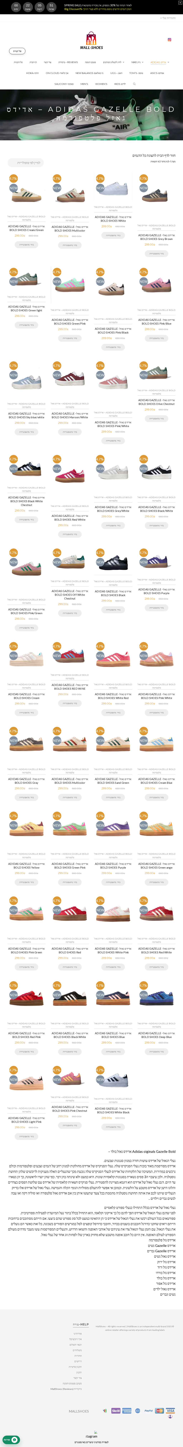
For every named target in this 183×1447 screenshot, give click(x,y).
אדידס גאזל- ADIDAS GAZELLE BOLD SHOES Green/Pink (70, 321)
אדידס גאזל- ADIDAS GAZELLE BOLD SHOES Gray (26, 780)
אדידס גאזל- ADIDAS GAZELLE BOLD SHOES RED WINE (70, 686)
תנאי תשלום (76, 1344)
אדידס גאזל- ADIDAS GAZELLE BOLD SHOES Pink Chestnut (70, 1108)
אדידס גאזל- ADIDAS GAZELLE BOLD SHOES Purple (156, 591)
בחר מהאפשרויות (26, 244)
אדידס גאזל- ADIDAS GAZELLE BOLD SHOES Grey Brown (156, 237)
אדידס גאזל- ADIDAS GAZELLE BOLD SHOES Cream (26, 696)
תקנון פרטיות (75, 1366)
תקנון (79, 1372)
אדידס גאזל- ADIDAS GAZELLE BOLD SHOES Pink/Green (26, 611)
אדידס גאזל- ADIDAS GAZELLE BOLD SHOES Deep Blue (156, 1035)
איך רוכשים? (75, 1339)
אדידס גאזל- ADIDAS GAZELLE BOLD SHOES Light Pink (26, 1119)
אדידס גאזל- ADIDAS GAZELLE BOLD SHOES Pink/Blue (156, 321)
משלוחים (77, 1350)
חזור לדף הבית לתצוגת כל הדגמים (153, 155)
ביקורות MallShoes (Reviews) (66, 1388)
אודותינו (78, 1333)
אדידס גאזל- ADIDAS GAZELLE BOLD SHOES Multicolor (70, 228)
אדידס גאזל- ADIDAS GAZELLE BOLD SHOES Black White (70, 1035)
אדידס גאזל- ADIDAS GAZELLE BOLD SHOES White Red (113, 696)
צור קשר (77, 1377)
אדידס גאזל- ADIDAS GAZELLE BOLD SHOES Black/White (156, 508)
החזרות (78, 1355)
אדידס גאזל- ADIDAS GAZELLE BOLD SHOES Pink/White (113, 424)
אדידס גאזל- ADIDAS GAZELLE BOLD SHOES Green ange (156, 865)
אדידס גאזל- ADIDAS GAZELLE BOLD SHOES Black (113, 593)
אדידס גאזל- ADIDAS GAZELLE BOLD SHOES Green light (26, 308)
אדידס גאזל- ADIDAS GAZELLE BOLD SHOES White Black (113, 1110)
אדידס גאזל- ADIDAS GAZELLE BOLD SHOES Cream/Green (26, 228)
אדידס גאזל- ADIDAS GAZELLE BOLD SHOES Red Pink (26, 1035)
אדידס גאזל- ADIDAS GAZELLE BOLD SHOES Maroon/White (70, 415)
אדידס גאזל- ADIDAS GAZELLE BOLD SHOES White (113, 218)
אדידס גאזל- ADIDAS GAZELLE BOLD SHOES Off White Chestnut (70, 594)
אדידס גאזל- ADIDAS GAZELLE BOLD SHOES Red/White (70, 517)
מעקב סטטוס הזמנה (72, 1383)
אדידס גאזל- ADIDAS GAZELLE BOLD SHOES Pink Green (26, 950)
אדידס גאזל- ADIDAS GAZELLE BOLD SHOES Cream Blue (156, 780)
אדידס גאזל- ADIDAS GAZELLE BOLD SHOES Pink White (156, 696)
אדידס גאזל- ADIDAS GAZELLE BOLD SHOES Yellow (26, 865)
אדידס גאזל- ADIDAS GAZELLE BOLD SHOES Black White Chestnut (26, 501)
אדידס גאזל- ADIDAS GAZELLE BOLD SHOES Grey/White (113, 508)
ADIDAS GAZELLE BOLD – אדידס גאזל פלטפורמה (26, 218)
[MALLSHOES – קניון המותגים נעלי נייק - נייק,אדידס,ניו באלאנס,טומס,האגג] (91, 39)
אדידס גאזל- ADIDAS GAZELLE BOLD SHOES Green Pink (70, 865)
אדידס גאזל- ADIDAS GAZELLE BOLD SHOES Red (70, 950)
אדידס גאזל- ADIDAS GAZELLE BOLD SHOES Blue (113, 1035)
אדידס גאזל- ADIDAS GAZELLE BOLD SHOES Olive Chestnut (156, 401)
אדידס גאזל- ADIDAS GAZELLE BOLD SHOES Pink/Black (113, 330)
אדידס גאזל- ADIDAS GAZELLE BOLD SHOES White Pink (113, 950)
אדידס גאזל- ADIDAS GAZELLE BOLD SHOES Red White (156, 950)
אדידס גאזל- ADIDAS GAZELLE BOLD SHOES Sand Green (113, 780)
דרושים (78, 1361)
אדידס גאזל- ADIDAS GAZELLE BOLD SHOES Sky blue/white (26, 415)
